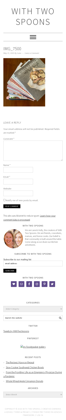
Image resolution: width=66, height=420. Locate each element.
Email (6, 176)
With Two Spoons (33, 16)
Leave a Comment (32, 53)
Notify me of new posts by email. (22, 200)
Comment (8, 138)
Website (7, 188)
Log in (40, 415)
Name (7, 165)
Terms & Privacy (22, 412)
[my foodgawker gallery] (33, 346)
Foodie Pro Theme (41, 412)
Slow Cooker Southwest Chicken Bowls (25, 367)
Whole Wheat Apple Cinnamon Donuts (24, 381)
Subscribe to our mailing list (17, 259)
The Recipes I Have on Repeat (20, 362)
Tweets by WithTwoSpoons (16, 331)
